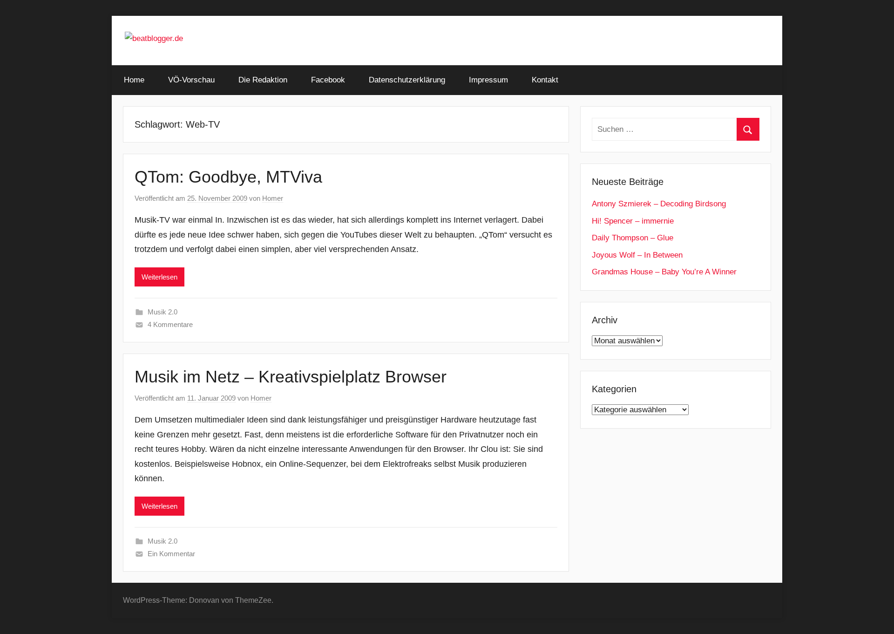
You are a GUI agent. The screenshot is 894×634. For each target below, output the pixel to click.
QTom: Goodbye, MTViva (228, 176)
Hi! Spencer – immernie (633, 221)
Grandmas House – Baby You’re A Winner (664, 271)
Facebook (328, 79)
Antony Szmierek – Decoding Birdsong (659, 203)
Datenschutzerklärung (407, 79)
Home (134, 79)
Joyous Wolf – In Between (637, 255)
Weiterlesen (159, 277)
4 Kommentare (170, 324)
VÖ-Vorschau (191, 79)
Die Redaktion (262, 79)
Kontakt (545, 79)
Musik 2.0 (162, 312)
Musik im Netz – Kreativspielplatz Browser (291, 376)
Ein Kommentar (171, 554)
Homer (272, 198)
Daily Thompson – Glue (632, 237)
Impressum (488, 79)
